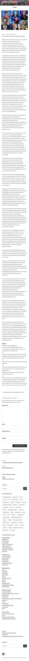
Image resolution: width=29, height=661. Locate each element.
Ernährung (18, 502)
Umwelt (22, 525)
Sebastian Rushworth (7, 563)
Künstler (13, 514)
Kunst (4, 514)
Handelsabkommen (12, 509)
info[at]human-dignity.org (8, 478)
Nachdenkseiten (6, 583)
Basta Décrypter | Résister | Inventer (10, 593)
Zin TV (3, 608)
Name (4, 424)
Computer (14, 497)
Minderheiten (6, 522)
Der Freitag (4, 571)
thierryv (14, 34)
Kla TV (3, 615)
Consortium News (6, 591)
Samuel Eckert (5, 561)
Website (4, 438)
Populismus (10, 525)
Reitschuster (5, 559)
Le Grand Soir (5, 603)
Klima (12, 512)
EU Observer (5, 596)
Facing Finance (5, 541)
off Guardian (5, 607)
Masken (5, 520)
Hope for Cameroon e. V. (7, 544)
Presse (16, 525)
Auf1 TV (4, 569)
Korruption (18, 512)
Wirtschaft (12, 530)
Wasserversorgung (18, 527)
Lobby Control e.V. (6, 546)
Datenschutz (15, 499)
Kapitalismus (6, 512)
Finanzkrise (22, 504)
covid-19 (5, 499)
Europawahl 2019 (9, 392)
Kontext (4, 580)
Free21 (3, 576)
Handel (4, 509)
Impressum (4, 634)
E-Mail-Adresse (6, 431)
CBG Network (5, 539)
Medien (10, 520)
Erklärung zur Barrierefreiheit (9, 633)
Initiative (21, 509)
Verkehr (5, 527)
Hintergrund (5, 573)
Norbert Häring (5, 586)
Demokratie (5, 502)
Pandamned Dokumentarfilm (9, 618)
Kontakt (4, 631)
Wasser (10, 527)
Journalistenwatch (6, 578)
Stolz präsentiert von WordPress (20, 657)
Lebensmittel (6, 517)
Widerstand (5, 530)
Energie (12, 502)
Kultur (23, 512)
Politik (22, 392)
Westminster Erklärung (7, 549)
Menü (15, 7)
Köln (8, 514)
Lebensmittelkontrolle (16, 517)
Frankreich (5, 507)
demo (21, 499)
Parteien (16, 392)
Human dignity (9, 2)
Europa (24, 502)
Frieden (11, 507)
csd (9, 499)
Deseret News (5, 595)
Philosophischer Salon (7, 548)
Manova (4, 581)
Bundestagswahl (7, 497)
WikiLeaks (4, 551)
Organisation (14, 522)
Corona (21, 497)
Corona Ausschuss (6, 556)
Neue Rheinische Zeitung (8, 585)
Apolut (8, 613)
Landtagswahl (20, 514)
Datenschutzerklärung (7, 657)
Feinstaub (15, 504)
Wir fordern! (5, 564)
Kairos (3, 601)
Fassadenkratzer (6, 558)
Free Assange (5, 542)
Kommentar (5, 405)
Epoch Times (5, 575)
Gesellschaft (18, 507)
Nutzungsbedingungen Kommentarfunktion (12, 636)
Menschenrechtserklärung (8, 617)
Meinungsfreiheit (18, 520)
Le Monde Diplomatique (7, 605)
